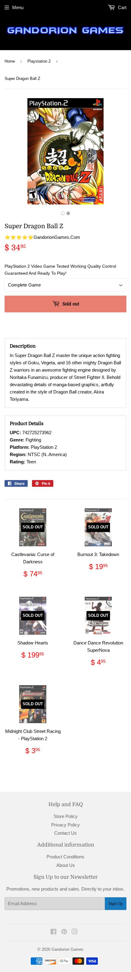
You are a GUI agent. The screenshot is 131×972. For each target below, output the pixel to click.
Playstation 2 (39, 61)
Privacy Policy (65, 824)
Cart (121, 7)
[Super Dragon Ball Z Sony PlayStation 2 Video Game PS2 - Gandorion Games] (63, 213)
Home (10, 61)
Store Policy (66, 816)
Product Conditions (65, 856)
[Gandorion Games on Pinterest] (64, 932)
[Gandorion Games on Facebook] (53, 932)
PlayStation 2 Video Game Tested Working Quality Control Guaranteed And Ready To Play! (60, 269)
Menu (17, 7)
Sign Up (115, 904)
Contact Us (65, 833)
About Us (65, 865)
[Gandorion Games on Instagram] (75, 932)
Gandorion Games (67, 949)
